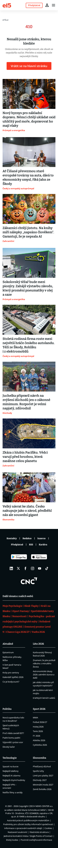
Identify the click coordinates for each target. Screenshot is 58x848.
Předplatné (17, 544)
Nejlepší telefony (11, 771)
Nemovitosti (19, 616)
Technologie (10, 757)
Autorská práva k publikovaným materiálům (28, 820)
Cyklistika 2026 (40, 744)
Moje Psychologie (12, 605)
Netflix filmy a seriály (13, 792)
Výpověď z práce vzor (13, 742)
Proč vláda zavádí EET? (13, 733)
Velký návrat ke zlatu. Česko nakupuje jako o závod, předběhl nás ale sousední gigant (27, 510)
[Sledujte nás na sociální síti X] (18, 568)
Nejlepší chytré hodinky (14, 780)
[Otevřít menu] (53, 5)
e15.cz (5, 19)
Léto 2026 (38, 643)
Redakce (27, 538)
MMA (35, 717)
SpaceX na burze (10, 766)
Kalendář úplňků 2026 (13, 677)
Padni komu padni (11, 737)
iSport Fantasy (20, 611)
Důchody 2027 (40, 780)
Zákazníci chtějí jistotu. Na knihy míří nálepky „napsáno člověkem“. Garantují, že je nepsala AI (28, 232)
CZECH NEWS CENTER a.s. (41, 806)
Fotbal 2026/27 (40, 722)
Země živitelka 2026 (42, 789)
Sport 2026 (39, 708)
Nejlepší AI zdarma (11, 775)
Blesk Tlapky (31, 605)
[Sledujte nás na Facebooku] (25, 568)
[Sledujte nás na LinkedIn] (11, 568)
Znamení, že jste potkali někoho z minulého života (44, 663)
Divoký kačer (9, 746)
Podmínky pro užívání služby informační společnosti (28, 824)
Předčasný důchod (42, 766)
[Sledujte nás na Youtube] (39, 568)
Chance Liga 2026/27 (17, 631)
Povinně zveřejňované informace (36, 839)
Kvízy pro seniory (11, 672)
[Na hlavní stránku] (7, 5)
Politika (7, 708)
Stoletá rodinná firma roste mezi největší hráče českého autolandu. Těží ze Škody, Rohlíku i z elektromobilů (29, 345)
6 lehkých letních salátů (44, 697)
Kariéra (43, 544)
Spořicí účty (38, 771)
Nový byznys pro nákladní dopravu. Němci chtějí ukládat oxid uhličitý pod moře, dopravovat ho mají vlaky (29, 119)
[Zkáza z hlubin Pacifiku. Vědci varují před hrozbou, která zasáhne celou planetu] (29, 433)
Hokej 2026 (38, 726)
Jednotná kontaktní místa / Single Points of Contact (28, 836)
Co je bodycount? (11, 681)
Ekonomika (39, 757)
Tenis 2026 (38, 731)
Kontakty (12, 538)
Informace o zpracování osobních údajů (23, 828)
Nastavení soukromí (17, 832)
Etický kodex (12, 839)
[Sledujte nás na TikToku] (46, 568)
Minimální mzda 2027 (43, 784)
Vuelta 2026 (38, 631)
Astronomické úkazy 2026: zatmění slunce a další (43, 674)
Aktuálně (8, 643)
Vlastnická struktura (39, 832)
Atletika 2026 (39, 740)
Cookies (48, 828)
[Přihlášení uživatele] (47, 5)
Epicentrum (8, 652)
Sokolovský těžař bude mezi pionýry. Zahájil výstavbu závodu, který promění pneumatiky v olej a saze (28, 288)
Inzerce (41, 538)
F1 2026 (36, 735)
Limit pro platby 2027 (43, 775)
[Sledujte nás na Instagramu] (32, 568)
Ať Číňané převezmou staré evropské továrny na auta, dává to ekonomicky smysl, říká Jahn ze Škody (28, 177)
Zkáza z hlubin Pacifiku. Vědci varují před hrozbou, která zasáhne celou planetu (25, 456)
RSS (31, 544)
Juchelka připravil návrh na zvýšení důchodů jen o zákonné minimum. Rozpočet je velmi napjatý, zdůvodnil (26, 402)
